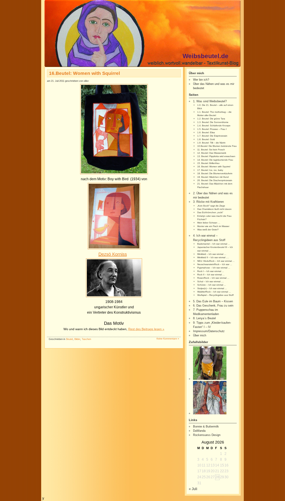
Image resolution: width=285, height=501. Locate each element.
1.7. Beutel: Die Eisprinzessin (212, 136)
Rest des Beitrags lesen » (146, 329)
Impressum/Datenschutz (209, 331)
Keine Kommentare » (168, 338)
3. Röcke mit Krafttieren (208, 201)
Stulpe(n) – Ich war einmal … (212, 288)
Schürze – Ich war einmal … (211, 285)
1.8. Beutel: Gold (206, 139)
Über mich (199, 335)
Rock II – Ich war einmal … (211, 274)
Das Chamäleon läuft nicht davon (214, 209)
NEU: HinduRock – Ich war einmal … (216, 261)
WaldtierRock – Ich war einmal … (214, 291)
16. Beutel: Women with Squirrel (213, 166)
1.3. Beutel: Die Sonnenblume (212, 122)
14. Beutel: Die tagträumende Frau (215, 160)
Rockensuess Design (206, 435)
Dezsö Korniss (112, 254)
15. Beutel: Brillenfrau (208, 163)
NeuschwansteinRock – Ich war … (214, 264)
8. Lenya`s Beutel (204, 318)
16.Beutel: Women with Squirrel (84, 73)
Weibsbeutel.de (205, 56)
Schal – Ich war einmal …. (210, 281)
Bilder (77, 339)
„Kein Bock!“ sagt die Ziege (211, 205)
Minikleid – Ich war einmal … (211, 254)
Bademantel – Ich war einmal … (213, 244)
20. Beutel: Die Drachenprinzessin (214, 180)
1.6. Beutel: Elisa (206, 132)
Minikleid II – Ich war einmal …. (213, 257)
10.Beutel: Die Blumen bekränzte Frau (217, 146)
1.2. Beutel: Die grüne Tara (211, 118)
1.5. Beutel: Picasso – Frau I (212, 129)
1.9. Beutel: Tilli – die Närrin (211, 142)
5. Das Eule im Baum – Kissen (213, 301)
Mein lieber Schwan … (208, 222)
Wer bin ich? (201, 79)
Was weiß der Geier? (208, 229)
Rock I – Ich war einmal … (210, 271)
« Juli (193, 489)
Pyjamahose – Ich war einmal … (213, 267)
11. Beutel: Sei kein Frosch (211, 149)
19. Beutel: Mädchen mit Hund (213, 177)
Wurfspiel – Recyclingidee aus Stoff (215, 295)
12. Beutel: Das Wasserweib (211, 153)
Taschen (86, 339)
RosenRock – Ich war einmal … (213, 278)
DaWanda (199, 430)
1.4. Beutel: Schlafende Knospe (213, 125)
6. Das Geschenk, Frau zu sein (213, 305)
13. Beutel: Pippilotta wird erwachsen (216, 156)
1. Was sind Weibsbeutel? (210, 101)
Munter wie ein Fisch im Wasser (213, 226)
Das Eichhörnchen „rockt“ (210, 212)
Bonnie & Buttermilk (206, 426)
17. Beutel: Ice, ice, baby (210, 170)
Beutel (69, 339)
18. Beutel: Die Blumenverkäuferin (214, 173)
